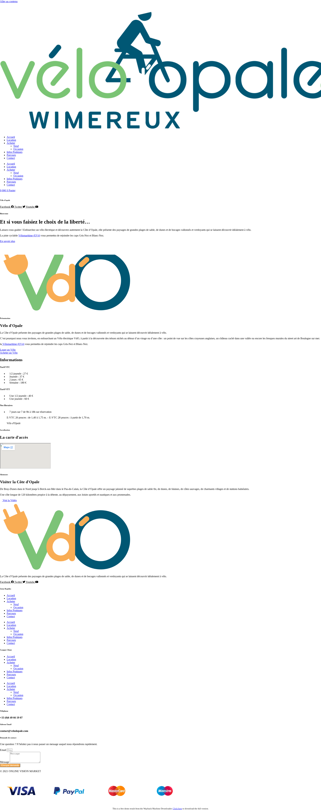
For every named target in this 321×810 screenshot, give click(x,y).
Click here (177, 808)
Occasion (18, 149)
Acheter (11, 143)
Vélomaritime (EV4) (29, 235)
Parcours (11, 155)
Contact (11, 158)
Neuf (16, 146)
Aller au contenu (9, 1)
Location (11, 140)
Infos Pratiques (14, 152)
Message (5, 762)
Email (3, 750)
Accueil (11, 137)
